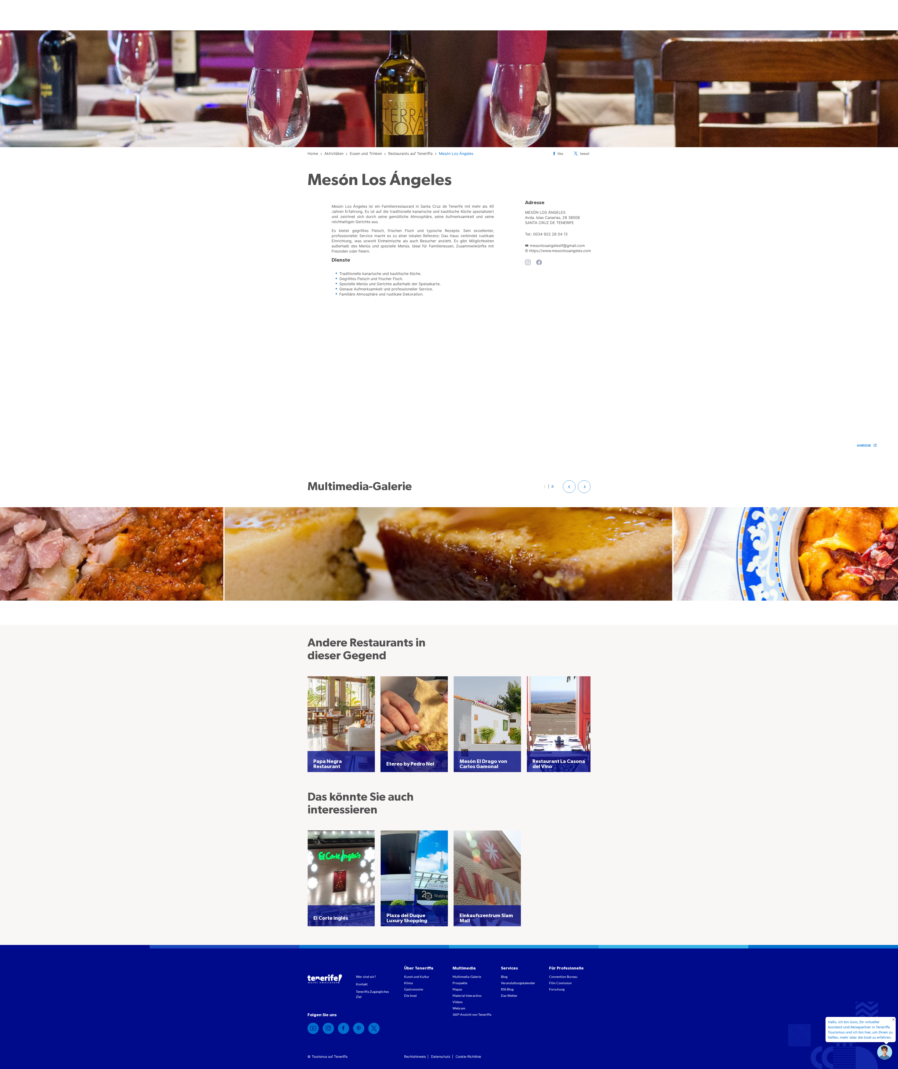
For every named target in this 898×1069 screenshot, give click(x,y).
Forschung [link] (557, 989)
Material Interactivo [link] (467, 996)
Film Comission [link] (560, 983)
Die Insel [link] (410, 996)
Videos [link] (458, 1002)
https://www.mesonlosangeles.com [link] (560, 250)
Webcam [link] (459, 1008)
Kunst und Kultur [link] (416, 977)
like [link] (560, 153)
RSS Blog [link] (507, 989)
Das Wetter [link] (509, 996)
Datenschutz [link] (440, 1056)
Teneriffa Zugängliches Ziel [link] (372, 994)
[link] (313, 153)
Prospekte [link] (460, 983)
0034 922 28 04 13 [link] (550, 234)
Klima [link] (408, 983)
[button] (569, 486)
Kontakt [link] (362, 984)
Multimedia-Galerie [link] (467, 977)
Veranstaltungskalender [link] (518, 983)
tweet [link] (584, 153)
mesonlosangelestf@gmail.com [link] (557, 245)
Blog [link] (504, 977)
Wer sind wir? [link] (366, 977)
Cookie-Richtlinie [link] (468, 1056)
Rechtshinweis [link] (415, 1056)
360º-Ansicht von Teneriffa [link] (472, 1014)
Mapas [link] (457, 989)
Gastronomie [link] (413, 989)
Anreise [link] (864, 445)
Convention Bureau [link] (563, 977)
